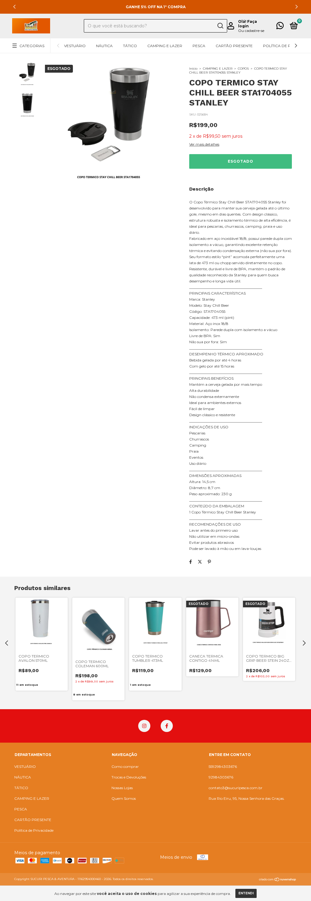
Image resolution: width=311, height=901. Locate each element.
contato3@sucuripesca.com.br (235, 787)
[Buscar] (220, 25)
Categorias (31, 45)
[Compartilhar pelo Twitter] (200, 561)
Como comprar (125, 766)
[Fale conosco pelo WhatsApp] (280, 27)
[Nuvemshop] (278, 879)
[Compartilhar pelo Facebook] (190, 561)
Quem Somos (123, 798)
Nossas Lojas (122, 787)
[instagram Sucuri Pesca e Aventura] (144, 726)
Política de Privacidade (33, 830)
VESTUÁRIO (75, 45)
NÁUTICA (104, 45)
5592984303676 (223, 766)
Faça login (247, 23)
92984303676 (221, 777)
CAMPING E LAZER (164, 45)
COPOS (243, 69)
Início (193, 69)
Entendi (246, 893)
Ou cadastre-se (251, 30)
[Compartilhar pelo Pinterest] (209, 561)
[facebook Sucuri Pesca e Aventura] (167, 726)
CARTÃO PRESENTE (234, 45)
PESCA (199, 45)
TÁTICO (130, 45)
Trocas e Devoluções (128, 777)
